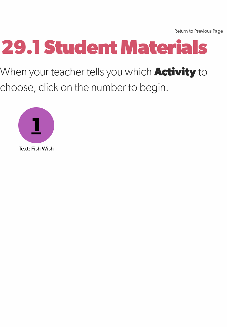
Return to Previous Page (198, 31)
